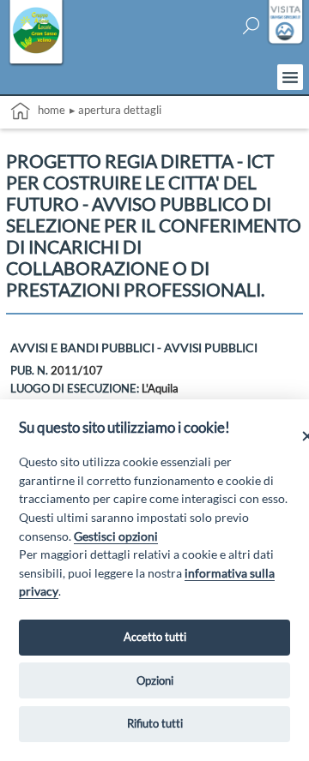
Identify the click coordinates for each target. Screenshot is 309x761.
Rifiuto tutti (155, 723)
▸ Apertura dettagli (115, 110)
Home (47, 110)
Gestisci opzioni (116, 536)
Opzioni (154, 680)
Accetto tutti (155, 637)
